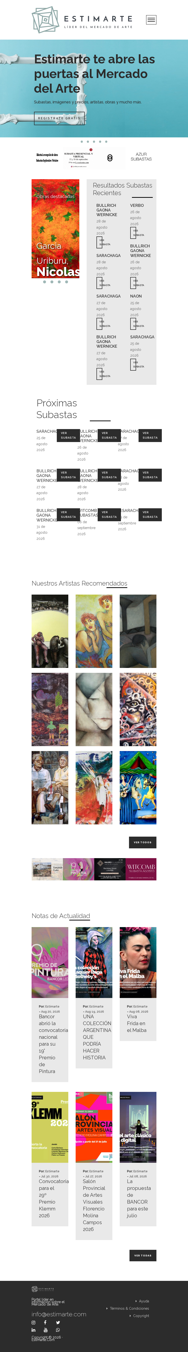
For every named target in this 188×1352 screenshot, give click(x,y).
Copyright (140, 1316)
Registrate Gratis (59, 118)
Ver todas (143, 1255)
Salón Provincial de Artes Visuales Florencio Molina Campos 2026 (94, 1205)
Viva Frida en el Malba (136, 1023)
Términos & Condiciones (129, 1308)
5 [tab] (106, 142)
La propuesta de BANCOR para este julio (138, 1198)
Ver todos (143, 842)
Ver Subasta (68, 435)
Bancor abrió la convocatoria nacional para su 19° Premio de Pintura (50, 1044)
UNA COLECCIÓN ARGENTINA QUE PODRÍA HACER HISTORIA (94, 1037)
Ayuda (143, 1301)
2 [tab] (88, 142)
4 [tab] (100, 142)
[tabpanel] (94, 88)
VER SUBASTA (100, 242)
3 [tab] (94, 142)
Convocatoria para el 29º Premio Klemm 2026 (50, 1198)
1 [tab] (82, 142)
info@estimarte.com (50, 1314)
